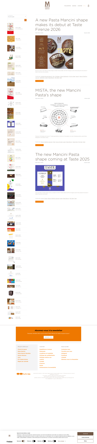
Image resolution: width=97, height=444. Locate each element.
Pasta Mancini (51, 77)
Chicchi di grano (22, 349)
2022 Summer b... (18, 267)
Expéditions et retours (46, 349)
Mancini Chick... (18, 57)
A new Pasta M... (18, 48)
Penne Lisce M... (18, 236)
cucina (42, 198)
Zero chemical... (18, 259)
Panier (41, 365)
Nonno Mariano (22, 355)
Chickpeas (57, 76)
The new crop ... (18, 251)
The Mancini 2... (18, 82)
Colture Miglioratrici (64, 76)
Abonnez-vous (48, 337)
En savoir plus (39, 201)
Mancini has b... (18, 224)
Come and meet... (18, 94)
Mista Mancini (21, 351)
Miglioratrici (42, 77)
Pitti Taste (57, 77)
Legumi (77, 76)
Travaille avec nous (66, 351)
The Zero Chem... (18, 142)
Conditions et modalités (46, 353)
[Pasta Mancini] (47, 6)
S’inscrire (42, 363)
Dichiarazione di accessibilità (48, 367)
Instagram (64, 353)
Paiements (42, 351)
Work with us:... (18, 286)
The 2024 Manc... (18, 150)
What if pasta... (18, 318)
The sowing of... (18, 196)
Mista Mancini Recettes (24, 353)
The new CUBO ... (18, 293)
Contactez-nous (65, 349)
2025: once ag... (18, 66)
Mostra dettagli (61, 441)
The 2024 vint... (18, 133)
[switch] (33, 441)
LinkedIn (63, 357)
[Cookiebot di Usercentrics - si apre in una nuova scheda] (9, 442)
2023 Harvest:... (18, 216)
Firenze (45, 198)
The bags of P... (18, 308)
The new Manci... (18, 124)
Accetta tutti (85, 433)
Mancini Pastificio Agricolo (54, 198)
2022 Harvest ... (18, 274)
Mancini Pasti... (18, 230)
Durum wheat (72, 76)
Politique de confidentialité (47, 355)
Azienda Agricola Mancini (46, 76)
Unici (19, 357)
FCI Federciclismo (23, 359)
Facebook (64, 355)
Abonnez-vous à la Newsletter (69, 359)
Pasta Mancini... (18, 158)
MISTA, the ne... (18, 104)
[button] (85, 6)
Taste (60, 77)
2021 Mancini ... (18, 313)
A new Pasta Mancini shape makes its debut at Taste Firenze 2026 (61, 25)
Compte (42, 361)
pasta (46, 77)
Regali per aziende (23, 361)
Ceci (53, 76)
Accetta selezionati (85, 437)
